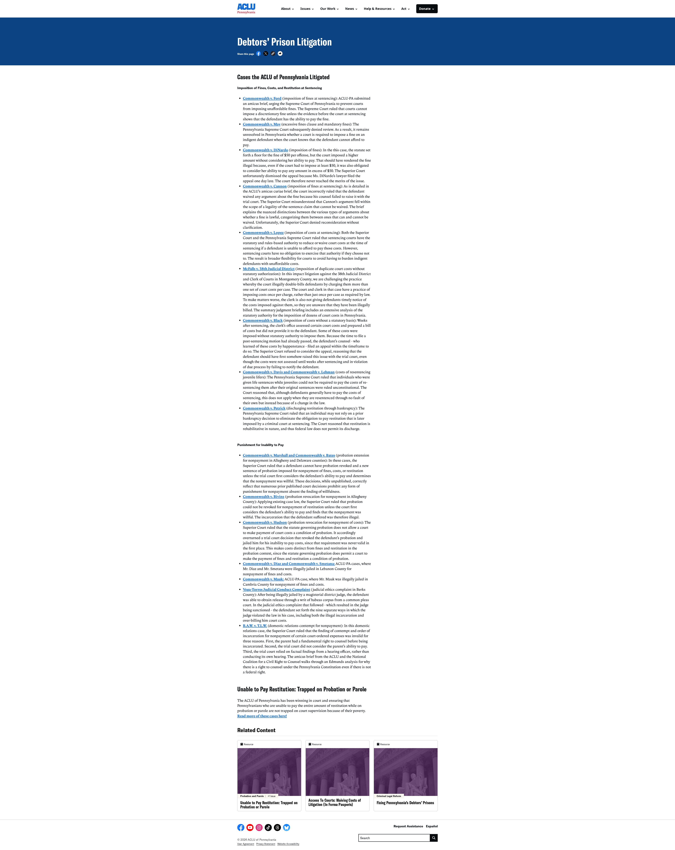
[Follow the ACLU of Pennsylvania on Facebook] (240, 828)
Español (432, 826)
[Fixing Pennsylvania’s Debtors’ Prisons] (406, 775)
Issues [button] (305, 8)
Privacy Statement (265, 843)
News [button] (349, 8)
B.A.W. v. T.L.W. (255, 625)
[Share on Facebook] (258, 55)
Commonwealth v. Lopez (263, 232)
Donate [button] (425, 8)
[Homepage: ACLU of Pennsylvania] (249, 9)
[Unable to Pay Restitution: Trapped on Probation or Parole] (269, 775)
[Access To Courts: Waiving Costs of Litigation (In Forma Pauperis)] (337, 775)
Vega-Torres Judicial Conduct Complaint (276, 589)
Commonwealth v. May (262, 124)
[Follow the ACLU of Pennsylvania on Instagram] (259, 828)
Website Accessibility (288, 843)
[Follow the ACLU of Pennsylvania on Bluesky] (286, 828)
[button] (273, 54)
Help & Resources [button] (377, 8)
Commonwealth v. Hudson (265, 522)
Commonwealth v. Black (263, 320)
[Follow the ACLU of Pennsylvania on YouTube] (249, 828)
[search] (434, 838)
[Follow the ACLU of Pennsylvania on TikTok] (268, 828)
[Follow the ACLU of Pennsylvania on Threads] (277, 828)
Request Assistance (408, 826)
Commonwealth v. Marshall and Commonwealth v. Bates (289, 455)
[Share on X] (265, 55)
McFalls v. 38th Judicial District (269, 268)
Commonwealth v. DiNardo (265, 150)
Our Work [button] (327, 8)
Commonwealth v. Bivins (263, 496)
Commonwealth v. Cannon (265, 186)
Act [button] (403, 8)
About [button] (286, 8)
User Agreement (245, 843)
